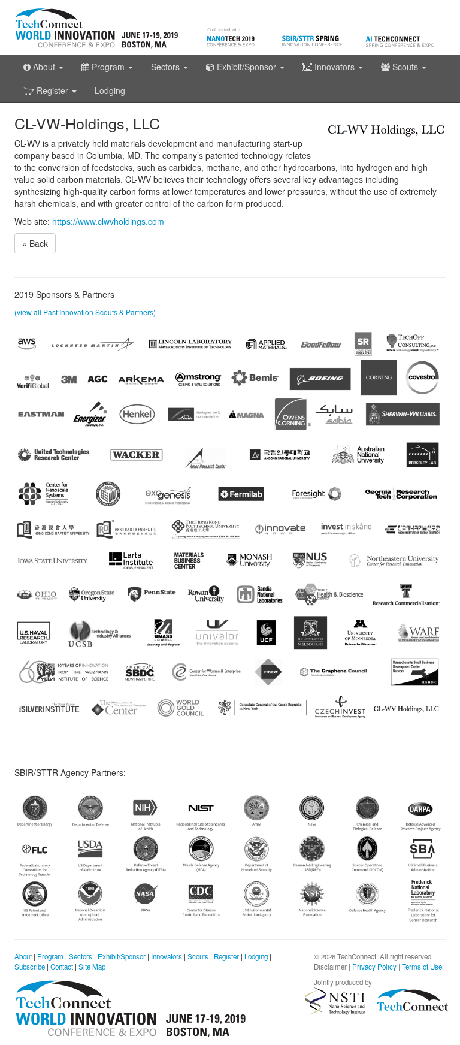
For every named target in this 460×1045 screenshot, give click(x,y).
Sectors (80, 956)
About (23, 956)
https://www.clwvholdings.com (108, 221)
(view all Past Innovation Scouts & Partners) (85, 312)
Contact (61, 966)
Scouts (197, 956)
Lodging (110, 90)
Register (226, 956)
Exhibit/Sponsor (122, 956)
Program (50, 956)
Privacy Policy (374, 966)
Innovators (166, 956)
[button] (43, 66)
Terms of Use (422, 966)
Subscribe (29, 966)
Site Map (91, 966)
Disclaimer (330, 966)
